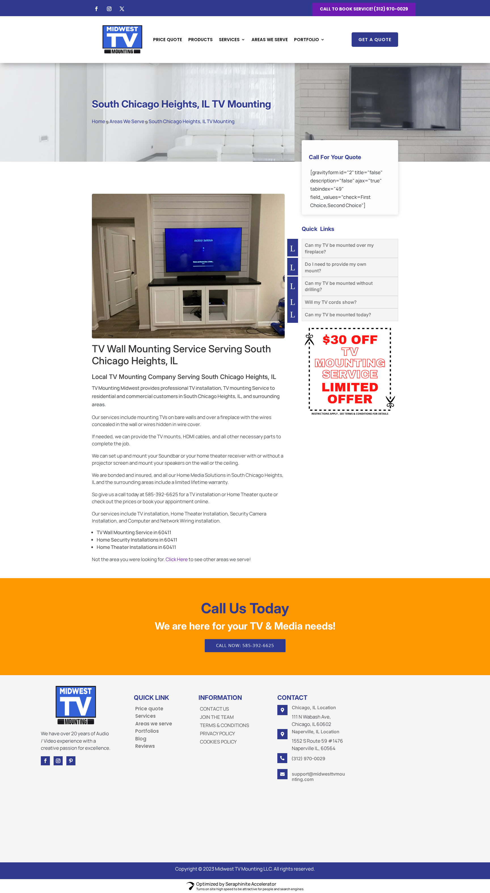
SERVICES (229, 40)
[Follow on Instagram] (109, 8)
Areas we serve (153, 723)
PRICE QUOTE (167, 40)
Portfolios (147, 731)
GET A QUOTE (374, 39)
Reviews (145, 746)
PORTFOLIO (306, 40)
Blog (140, 738)
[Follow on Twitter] (121, 8)
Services (145, 716)
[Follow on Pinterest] (70, 760)
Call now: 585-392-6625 (245, 645)
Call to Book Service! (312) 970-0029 (364, 9)
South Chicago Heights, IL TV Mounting (181, 104)
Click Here (177, 559)
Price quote (149, 708)
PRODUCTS (200, 40)
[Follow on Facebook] (96, 8)
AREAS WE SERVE (270, 40)
